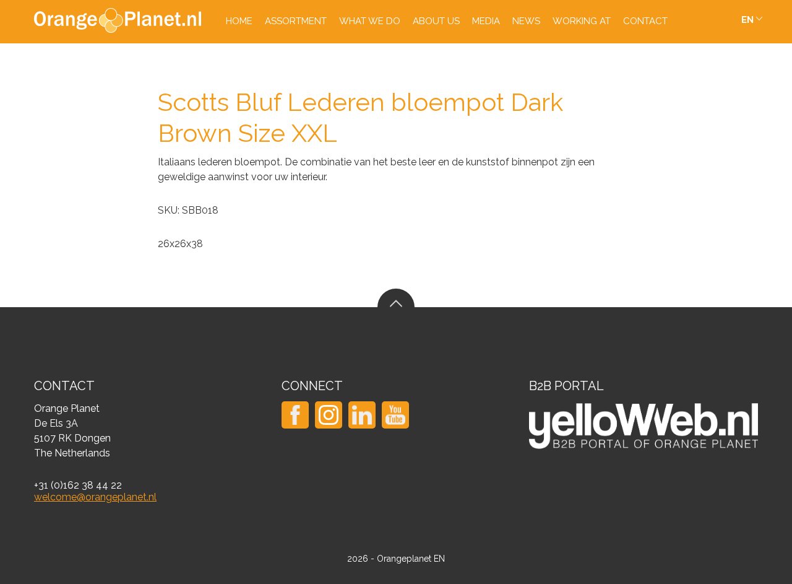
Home (239, 21)
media (486, 21)
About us (436, 21)
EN (747, 19)
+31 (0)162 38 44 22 (78, 485)
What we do (369, 21)
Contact (645, 21)
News (526, 21)
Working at (582, 21)
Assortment (296, 21)
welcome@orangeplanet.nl (95, 497)
